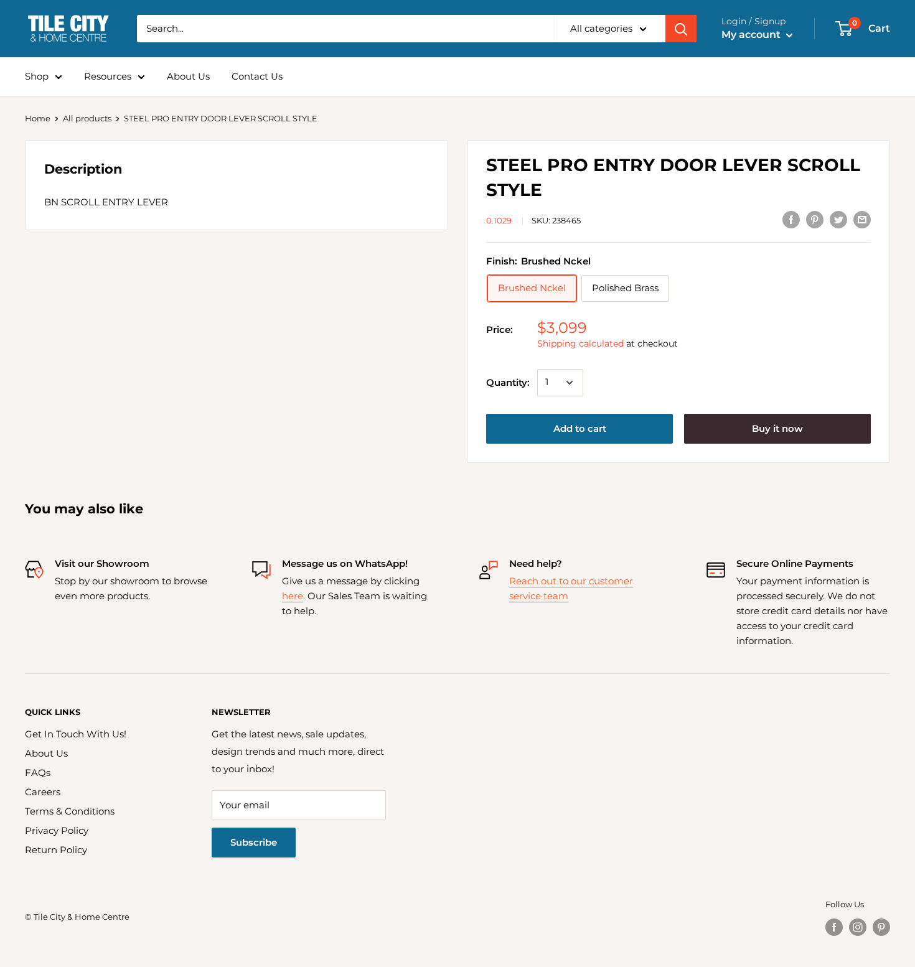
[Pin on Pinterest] (815, 219)
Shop (37, 76)
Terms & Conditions (70, 811)
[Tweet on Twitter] (838, 219)
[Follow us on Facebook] (834, 927)
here (292, 596)
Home (37, 118)
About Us (188, 76)
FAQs (37, 772)
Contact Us (257, 76)
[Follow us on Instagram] (857, 927)
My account (752, 34)
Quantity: (508, 382)
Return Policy (56, 850)
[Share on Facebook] (791, 219)
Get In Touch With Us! (75, 734)
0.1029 (499, 220)
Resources (107, 76)
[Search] (681, 28)
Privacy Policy (56, 830)
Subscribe (253, 842)
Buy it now (777, 428)
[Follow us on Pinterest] (881, 927)
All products (87, 118)
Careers (42, 792)
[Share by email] (862, 219)
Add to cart (579, 428)
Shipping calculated (580, 343)
